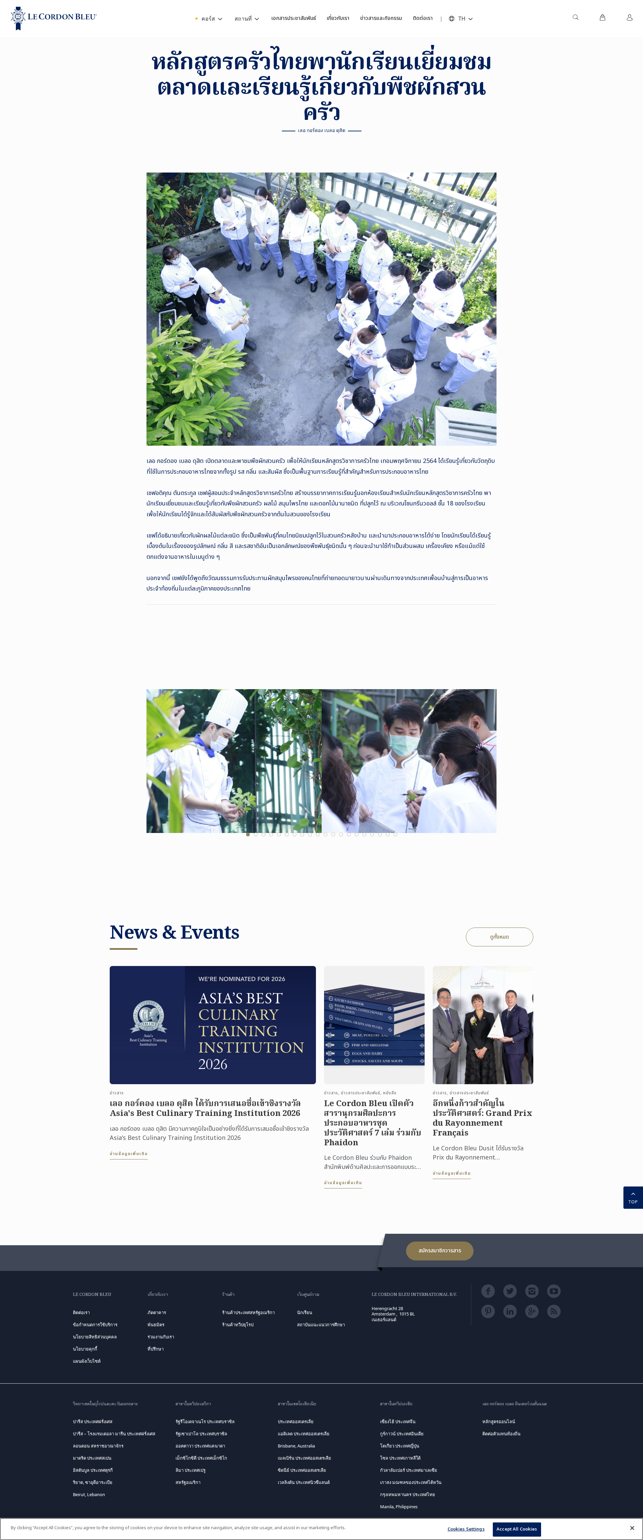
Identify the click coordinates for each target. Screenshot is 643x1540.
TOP (633, 1202)
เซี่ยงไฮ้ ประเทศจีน (398, 1421)
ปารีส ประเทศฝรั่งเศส (92, 1421)
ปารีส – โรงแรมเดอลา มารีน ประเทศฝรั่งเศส (114, 1434)
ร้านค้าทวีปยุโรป (237, 1325)
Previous (159, 772)
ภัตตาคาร (157, 1312)
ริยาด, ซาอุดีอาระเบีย (92, 1482)
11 (325, 834)
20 (395, 834)
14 (349, 834)
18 (380, 834)
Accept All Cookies (517, 1529)
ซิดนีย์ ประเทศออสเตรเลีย (302, 1470)
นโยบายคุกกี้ (85, 1349)
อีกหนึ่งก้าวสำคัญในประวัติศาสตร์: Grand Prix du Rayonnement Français (482, 1118)
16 (364, 834)
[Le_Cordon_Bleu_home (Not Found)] (54, 18)
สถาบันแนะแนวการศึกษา (321, 1325)
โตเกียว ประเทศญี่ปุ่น (399, 1446)
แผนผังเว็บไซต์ (87, 1361)
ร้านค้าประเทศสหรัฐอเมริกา (248, 1312)
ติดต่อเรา (81, 1312)
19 (388, 834)
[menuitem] (575, 18)
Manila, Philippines (399, 1507)
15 (356, 834)
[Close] (632, 1527)
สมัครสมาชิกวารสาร (440, 1251)
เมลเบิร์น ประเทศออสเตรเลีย (304, 1458)
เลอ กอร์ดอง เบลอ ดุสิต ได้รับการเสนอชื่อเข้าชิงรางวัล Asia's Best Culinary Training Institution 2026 (205, 1109)
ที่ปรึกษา (156, 1349)
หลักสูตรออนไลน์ (498, 1421)
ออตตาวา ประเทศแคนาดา (200, 1446)
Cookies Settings (466, 1529)
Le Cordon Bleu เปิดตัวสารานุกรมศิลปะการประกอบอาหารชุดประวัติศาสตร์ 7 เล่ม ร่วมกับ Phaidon (372, 1123)
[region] (321, 1529)
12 (333, 834)
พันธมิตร (156, 1325)
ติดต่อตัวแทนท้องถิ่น (501, 1434)
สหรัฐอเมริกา (188, 1482)
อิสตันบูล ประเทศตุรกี (93, 1470)
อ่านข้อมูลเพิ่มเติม (129, 1154)
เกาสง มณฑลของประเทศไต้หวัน (410, 1482)
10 (318, 834)
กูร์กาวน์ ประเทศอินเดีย (402, 1434)
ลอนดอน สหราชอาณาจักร (98, 1446)
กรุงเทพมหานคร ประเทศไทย (407, 1494)
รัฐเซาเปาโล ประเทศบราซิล (201, 1434)
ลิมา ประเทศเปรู (191, 1470)
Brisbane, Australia (296, 1446)
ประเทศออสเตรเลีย (296, 1421)
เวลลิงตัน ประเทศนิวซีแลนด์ (304, 1482)
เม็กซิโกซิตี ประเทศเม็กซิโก (201, 1458)
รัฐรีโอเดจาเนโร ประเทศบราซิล (205, 1421)
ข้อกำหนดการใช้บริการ (95, 1325)
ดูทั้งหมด (499, 937)
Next (483, 772)
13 (341, 834)
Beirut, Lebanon (89, 1494)
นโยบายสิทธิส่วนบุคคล (95, 1337)
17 (372, 834)
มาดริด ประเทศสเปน (92, 1458)
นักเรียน (304, 1312)
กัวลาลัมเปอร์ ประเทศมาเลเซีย (408, 1470)
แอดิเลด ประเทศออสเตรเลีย (303, 1434)
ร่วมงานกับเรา (161, 1337)
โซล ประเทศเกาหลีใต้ (400, 1458)
